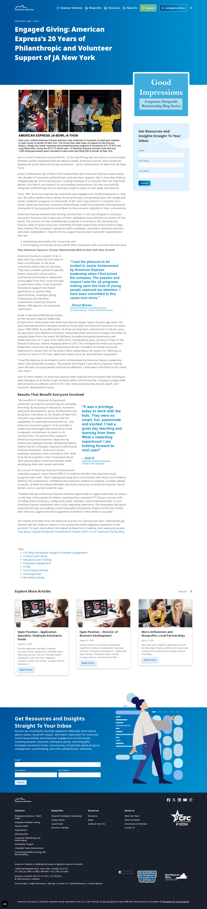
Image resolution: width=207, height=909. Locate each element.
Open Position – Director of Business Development (99, 633)
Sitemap (51, 883)
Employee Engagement (37, 563)
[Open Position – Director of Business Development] (103, 613)
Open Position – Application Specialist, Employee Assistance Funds (40, 635)
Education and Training (37, 559)
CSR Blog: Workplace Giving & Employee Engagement (55, 552)
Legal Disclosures (37, 883)
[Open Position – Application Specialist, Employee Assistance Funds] (41, 613)
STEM (26, 566)
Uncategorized (32, 574)
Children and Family (35, 556)
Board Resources (78, 883)
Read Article (27, 669)
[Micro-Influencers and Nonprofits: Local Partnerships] (165, 613)
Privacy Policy (21, 883)
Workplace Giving (33, 577)
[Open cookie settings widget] (4, 904)
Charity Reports (95, 883)
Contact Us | (64, 883)
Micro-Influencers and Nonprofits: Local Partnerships (163, 633)
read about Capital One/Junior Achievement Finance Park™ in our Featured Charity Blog (71, 531)
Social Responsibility (35, 570)
